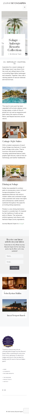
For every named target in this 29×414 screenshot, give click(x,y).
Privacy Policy (7, 379)
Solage (21, 224)
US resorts (6, 371)
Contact (5, 381)
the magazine (7, 377)
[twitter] (4, 390)
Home (4, 369)
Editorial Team (16, 54)
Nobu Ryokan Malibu (12, 293)
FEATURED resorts (8, 373)
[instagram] (2, 390)
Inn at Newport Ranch (16, 315)
